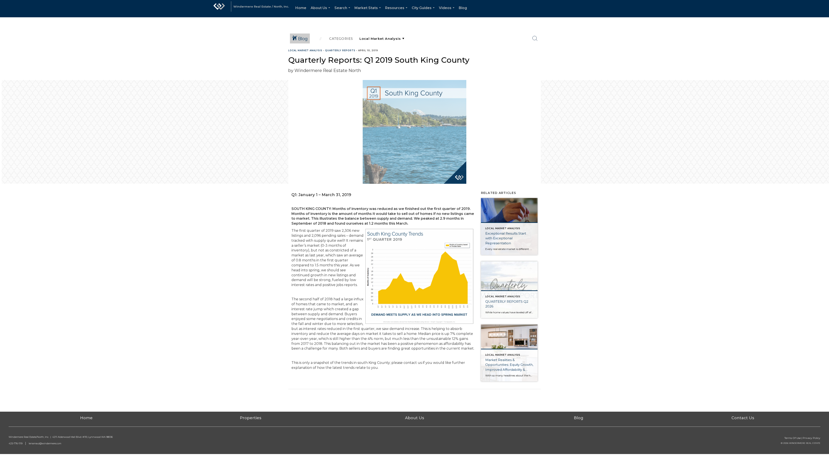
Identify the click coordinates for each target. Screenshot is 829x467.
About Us (321, 11)
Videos (447, 11)
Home (300, 8)
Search (343, 11)
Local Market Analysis (305, 50)
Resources (397, 11)
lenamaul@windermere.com (45, 443)
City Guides (424, 11)
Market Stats (368, 11)
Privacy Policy (811, 438)
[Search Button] (535, 38)
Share (822, 59)
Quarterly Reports (340, 50)
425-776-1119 (15, 443)
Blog (463, 8)
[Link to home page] (219, 8)
